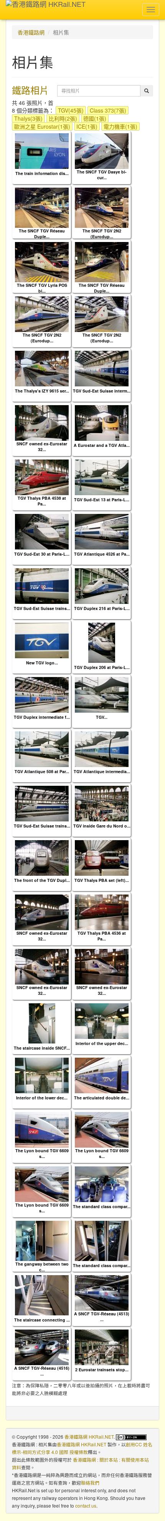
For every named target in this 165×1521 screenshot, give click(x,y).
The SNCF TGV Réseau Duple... (42, 233)
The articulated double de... (101, 1098)
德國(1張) (94, 118)
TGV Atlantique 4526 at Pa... (102, 554)
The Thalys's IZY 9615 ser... (42, 391)
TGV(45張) (71, 110)
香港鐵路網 (31, 32)
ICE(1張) (86, 126)
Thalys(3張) (28, 118)
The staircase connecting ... (42, 1320)
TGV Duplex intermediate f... (42, 717)
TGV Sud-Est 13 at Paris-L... (101, 499)
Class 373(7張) (108, 110)
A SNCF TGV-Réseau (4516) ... (41, 1371)
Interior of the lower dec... (42, 1098)
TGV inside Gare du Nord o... (101, 826)
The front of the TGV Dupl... (42, 880)
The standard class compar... (101, 1206)
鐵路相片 (30, 89)
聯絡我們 (90, 1482)
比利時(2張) (63, 118)
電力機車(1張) (120, 126)
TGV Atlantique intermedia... (102, 771)
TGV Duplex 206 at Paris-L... (102, 667)
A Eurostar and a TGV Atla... (102, 445)
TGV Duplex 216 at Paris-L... (102, 608)
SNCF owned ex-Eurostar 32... (41, 446)
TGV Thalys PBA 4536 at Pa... (102, 936)
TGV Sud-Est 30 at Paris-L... (41, 554)
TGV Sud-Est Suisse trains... (42, 608)
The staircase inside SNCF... (42, 1048)
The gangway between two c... (42, 1266)
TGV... (101, 717)
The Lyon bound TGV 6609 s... (42, 1153)
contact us (85, 1505)
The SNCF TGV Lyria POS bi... (42, 288)
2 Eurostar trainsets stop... (102, 1369)
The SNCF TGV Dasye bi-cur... (102, 174)
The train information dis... (42, 173)
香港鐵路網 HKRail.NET (89, 1436)
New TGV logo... (42, 663)
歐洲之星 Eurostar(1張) (42, 126)
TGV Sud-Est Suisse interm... (101, 391)
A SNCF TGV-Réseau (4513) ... (101, 1316)
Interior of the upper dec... (102, 1043)
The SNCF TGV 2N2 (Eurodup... (101, 233)
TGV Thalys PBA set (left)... (101, 880)
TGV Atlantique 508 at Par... (42, 771)
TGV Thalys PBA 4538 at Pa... (42, 501)
